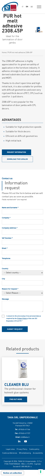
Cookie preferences (9, 453)
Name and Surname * (10, 208)
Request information (16, 152)
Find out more (16, 399)
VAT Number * (7, 238)
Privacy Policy (22, 318)
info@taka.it (25, 437)
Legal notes (10, 449)
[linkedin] (19, 441)
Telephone (6, 258)
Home (4, 52)
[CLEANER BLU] (22, 368)
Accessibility (38, 453)
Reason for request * (10, 289)
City (3, 279)
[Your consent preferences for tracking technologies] (40, 471)
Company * (6, 218)
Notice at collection (12, 473)
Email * (5, 248)
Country (5, 269)
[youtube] (25, 441)
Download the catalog (17, 159)
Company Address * (10, 228)
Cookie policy (34, 449)
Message (5, 299)
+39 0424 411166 (24, 429)
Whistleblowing (25, 453)
